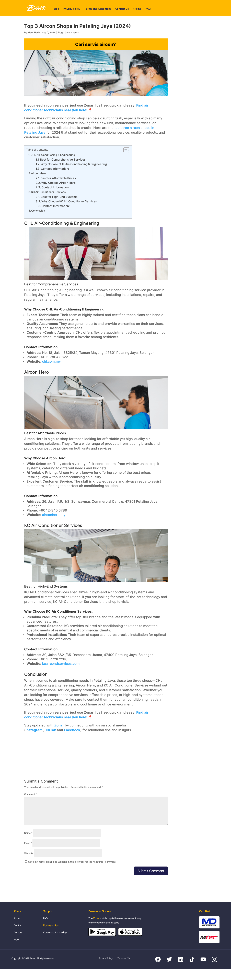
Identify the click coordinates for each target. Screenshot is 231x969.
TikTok (50, 730)
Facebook (72, 730)
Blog (56, 9)
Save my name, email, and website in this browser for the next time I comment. (72, 861)
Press (16, 939)
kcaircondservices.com (61, 664)
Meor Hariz (34, 32)
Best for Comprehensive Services (63, 159)
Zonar (59, 725)
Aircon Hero (38, 173)
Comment (30, 794)
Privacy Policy (71, 9)
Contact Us (122, 9)
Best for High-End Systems (59, 197)
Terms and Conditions (97, 9)
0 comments (72, 32)
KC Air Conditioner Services (48, 192)
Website (28, 853)
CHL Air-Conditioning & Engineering (53, 155)
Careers (18, 932)
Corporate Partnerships (55, 932)
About (17, 918)
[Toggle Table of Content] (125, 150)
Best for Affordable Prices (58, 178)
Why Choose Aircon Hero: (58, 182)
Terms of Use (124, 958)
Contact (18, 925)
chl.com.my (51, 361)
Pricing (137, 9)
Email (28, 843)
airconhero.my (53, 515)
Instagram (34, 730)
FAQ (148, 9)
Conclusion (38, 210)
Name (28, 832)
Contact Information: (55, 168)
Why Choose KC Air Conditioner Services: (69, 201)
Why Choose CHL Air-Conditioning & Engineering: (74, 164)
